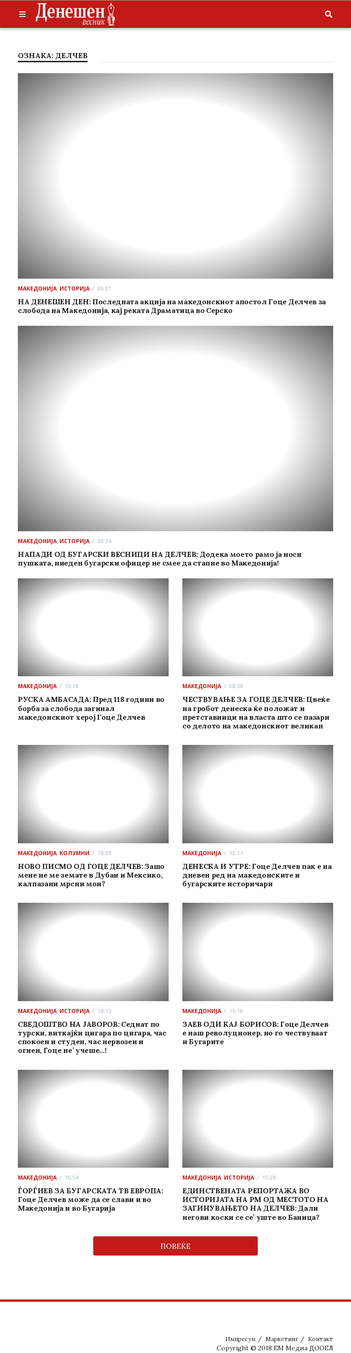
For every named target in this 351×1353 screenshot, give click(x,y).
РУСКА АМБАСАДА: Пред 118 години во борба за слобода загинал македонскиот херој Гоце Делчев (91, 708)
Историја (74, 288)
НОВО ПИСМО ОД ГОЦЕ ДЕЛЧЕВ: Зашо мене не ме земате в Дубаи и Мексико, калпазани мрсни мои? (91, 875)
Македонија (37, 288)
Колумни (74, 853)
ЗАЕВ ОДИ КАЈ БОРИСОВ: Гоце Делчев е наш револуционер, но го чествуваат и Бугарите (255, 1032)
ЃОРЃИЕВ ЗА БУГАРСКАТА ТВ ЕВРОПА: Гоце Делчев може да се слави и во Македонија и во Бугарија (90, 1199)
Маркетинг (282, 1339)
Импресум (240, 1339)
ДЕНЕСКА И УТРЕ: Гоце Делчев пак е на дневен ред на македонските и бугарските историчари (256, 875)
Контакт (320, 1339)
